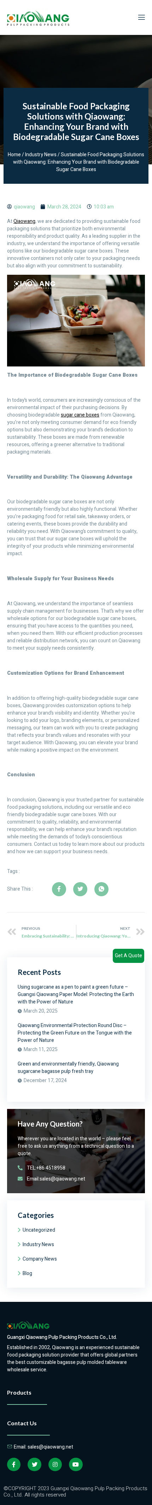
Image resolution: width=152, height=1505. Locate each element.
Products (19, 1392)
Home (14, 154)
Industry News (41, 154)
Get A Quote (128, 955)
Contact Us (22, 1423)
